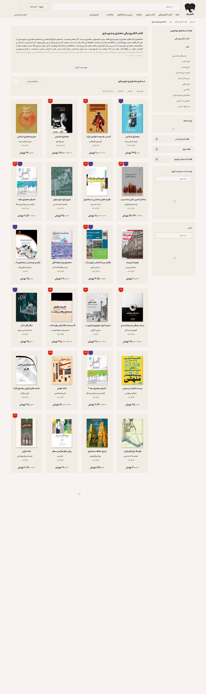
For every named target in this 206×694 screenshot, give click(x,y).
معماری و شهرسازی (159, 21)
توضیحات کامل (81, 67)
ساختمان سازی (108, 91)
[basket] (22, 6)
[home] (189, 9)
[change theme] (14, 6)
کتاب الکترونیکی (181, 21)
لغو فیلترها (159, 120)
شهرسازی (139, 91)
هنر (170, 21)
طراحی (130, 91)
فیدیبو (192, 21)
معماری (120, 91)
